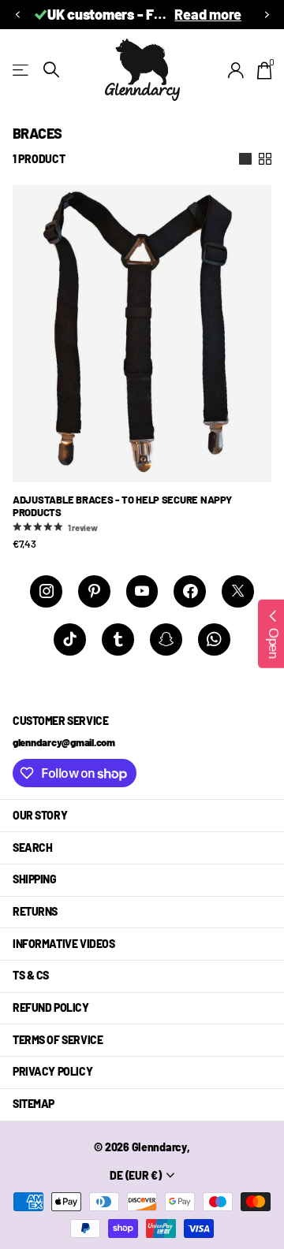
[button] (17, 14)
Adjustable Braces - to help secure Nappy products (122, 506)
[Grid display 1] (245, 159)
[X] (238, 591)
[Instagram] (46, 591)
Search (32, 847)
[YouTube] (142, 591)
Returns (35, 911)
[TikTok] (70, 639)
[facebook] (190, 591)
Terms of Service (58, 1039)
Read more (64, 14)
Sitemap (33, 1103)
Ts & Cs (31, 975)
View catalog (22, 69)
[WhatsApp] (214, 639)
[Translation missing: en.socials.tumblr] (118, 639)
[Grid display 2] (265, 159)
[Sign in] (236, 70)
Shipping (35, 879)
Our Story (40, 815)
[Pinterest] (94, 591)
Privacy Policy (52, 1071)
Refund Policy (51, 1007)
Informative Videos (63, 943)
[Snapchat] (166, 639)
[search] (51, 69)
